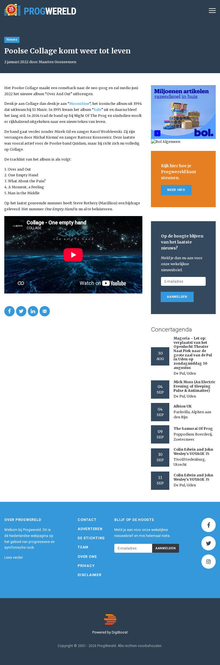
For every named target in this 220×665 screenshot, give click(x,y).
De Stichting (91, 538)
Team (83, 547)
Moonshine (79, 103)
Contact (87, 520)
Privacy (86, 566)
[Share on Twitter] (21, 311)
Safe (97, 109)
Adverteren (90, 529)
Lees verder (13, 558)
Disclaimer (89, 575)
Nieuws (12, 39)
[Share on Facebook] (9, 311)
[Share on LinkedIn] (33, 311)
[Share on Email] (45, 311)
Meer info (176, 190)
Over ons (87, 557)
